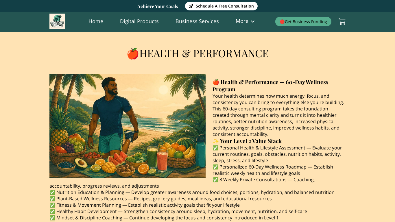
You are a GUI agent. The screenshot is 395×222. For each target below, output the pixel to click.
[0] (342, 21)
